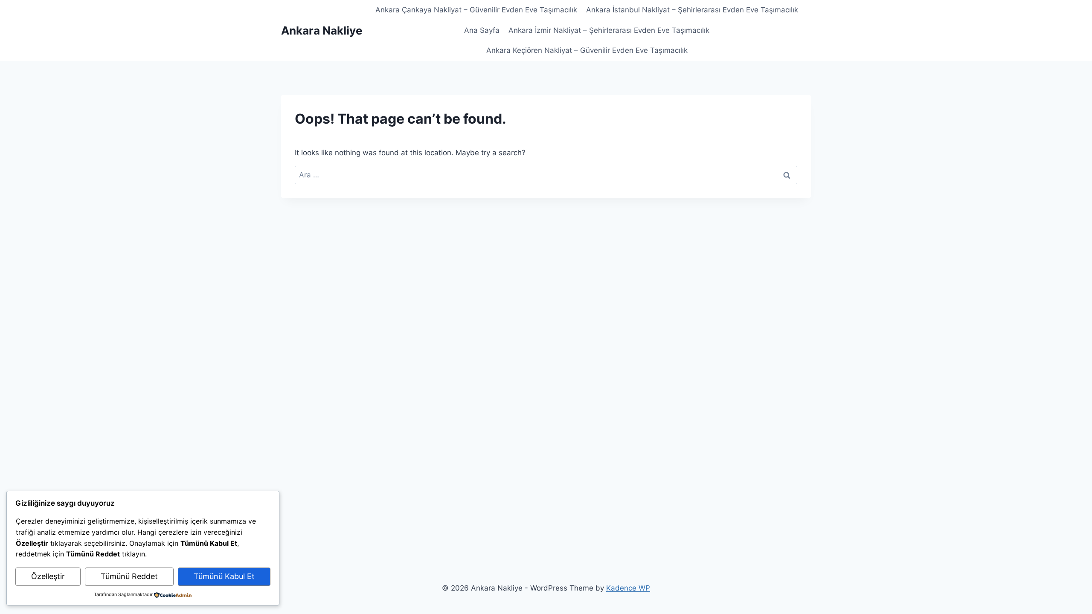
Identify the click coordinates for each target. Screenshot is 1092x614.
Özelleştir (48, 576)
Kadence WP (628, 588)
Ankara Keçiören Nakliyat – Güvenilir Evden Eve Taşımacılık (587, 50)
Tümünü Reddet (129, 576)
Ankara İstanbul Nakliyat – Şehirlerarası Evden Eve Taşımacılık (692, 10)
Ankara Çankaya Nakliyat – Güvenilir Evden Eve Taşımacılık (476, 10)
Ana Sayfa (482, 30)
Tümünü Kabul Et (224, 576)
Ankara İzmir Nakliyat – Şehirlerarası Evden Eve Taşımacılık (608, 30)
